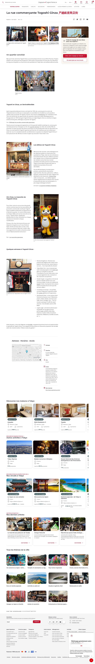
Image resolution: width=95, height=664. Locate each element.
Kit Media (8, 639)
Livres (83, 6)
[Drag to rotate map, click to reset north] (40, 352)
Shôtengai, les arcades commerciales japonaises (22, 122)
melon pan (55, 270)
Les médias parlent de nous (11, 633)
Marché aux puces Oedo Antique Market (72, 532)
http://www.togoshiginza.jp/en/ (53, 390)
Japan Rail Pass (31, 631)
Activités (76, 6)
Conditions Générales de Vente (28, 657)
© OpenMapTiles (29, 359)
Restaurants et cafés (76, 586)
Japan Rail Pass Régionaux (34, 634)
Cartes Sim (46, 631)
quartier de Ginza (34, 127)
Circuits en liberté (21, 634)
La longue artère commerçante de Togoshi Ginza (16, 44)
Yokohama (42, 114)
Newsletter (8, 634)
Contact (8, 657)
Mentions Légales (16, 657)
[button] (6, 35)
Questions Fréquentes (10, 643)
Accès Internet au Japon (65, 6)
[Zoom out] (40, 350)
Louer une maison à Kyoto (57, 634)
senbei (40, 293)
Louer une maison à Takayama (58, 638)
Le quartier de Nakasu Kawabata (47, 185)
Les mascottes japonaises (16, 237)
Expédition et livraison (10, 644)
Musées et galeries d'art (56, 586)
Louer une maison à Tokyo (57, 633)
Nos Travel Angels (55, 639)
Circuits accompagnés (13, 494)
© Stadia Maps (22, 359)
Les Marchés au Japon (17, 611)
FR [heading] (65, 2)
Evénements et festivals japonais (58, 604)
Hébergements (51, 6)
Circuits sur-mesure (22, 636)
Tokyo (11, 611)
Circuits (33, 6)
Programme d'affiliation (11, 636)
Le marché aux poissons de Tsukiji (19, 532)
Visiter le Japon (14, 6)
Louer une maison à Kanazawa (58, 636)
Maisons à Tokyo (12, 419)
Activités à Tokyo (12, 456)
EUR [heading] (70, 2)
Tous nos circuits (21, 631)
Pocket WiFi (46, 634)
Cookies (59, 657)
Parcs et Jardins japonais (13, 586)
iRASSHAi (8, 646)
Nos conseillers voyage (22, 638)
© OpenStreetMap (35, 359)
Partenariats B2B (9, 638)
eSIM (45, 633)
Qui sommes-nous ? (10, 631)
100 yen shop (52, 176)
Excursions (41, 6)
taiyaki (38, 284)
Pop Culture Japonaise (55, 567)
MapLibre (17, 359)
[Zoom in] (40, 348)
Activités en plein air (34, 586)
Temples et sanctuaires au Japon (37, 567)
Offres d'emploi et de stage (11, 641)
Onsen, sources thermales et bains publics (79, 567)
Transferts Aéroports (33, 638)
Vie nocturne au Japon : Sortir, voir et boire (15, 567)
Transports (25, 6)
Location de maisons (56, 631)
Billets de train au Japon (33, 633)
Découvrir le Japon (82, 631)
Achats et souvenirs (33, 604)
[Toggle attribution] (40, 360)
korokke (30, 324)
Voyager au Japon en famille (14, 604)
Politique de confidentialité (43, 657)
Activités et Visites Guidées (72, 631)
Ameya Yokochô (39, 532)
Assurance (53, 657)
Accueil (7, 611)
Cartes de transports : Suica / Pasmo (36, 636)
